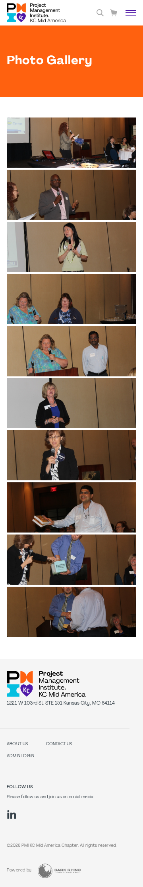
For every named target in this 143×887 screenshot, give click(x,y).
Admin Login (20, 756)
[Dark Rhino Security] (59, 871)
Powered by (19, 870)
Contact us (59, 744)
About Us (17, 744)
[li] (12, 814)
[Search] (100, 12)
